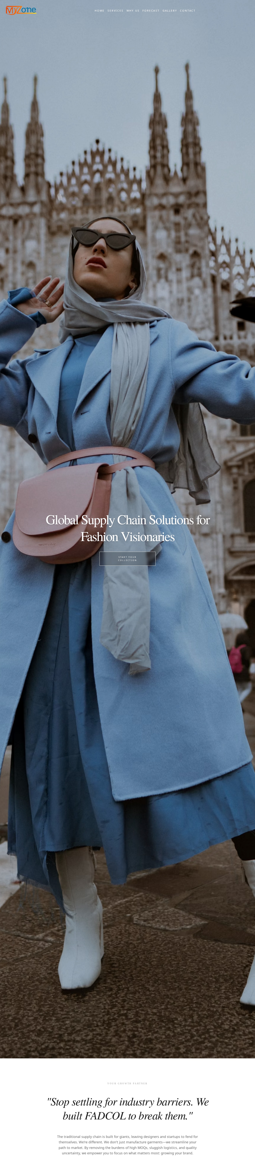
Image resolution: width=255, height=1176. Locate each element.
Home (100, 10)
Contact (188, 10)
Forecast (150, 10)
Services (115, 10)
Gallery (170, 10)
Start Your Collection (127, 559)
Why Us (133, 10)
